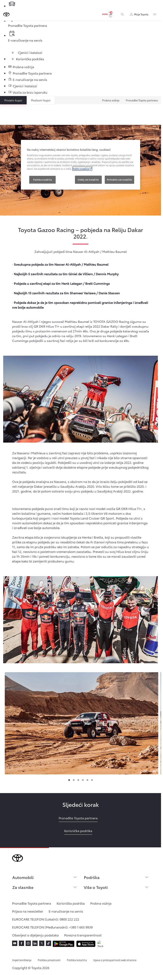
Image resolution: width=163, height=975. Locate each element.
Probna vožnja (110, 100)
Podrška (92, 877)
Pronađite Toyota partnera (142, 100)
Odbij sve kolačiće (88, 179)
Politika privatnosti (49, 960)
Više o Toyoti (96, 887)
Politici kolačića (81, 168)
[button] (81, 723)
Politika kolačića (77, 960)
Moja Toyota (141, 14)
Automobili (23, 877)
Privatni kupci (13, 100)
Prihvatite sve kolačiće (119, 179)
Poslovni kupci (40, 100)
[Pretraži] (122, 14)
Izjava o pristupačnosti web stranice (114, 960)
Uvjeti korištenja (21, 960)
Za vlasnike (22, 887)
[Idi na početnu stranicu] (6, 14)
